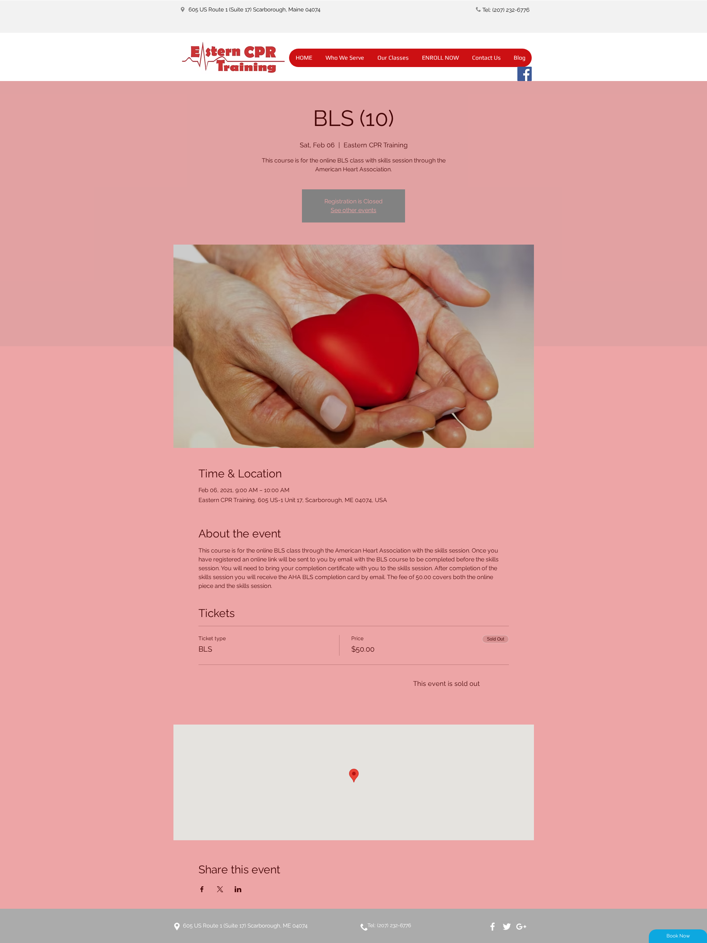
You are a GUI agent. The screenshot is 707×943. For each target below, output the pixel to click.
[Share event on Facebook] (201, 889)
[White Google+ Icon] (521, 926)
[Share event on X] (220, 889)
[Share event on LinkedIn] (238, 889)
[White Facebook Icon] (492, 926)
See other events (353, 210)
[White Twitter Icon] (507, 926)
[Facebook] (524, 74)
